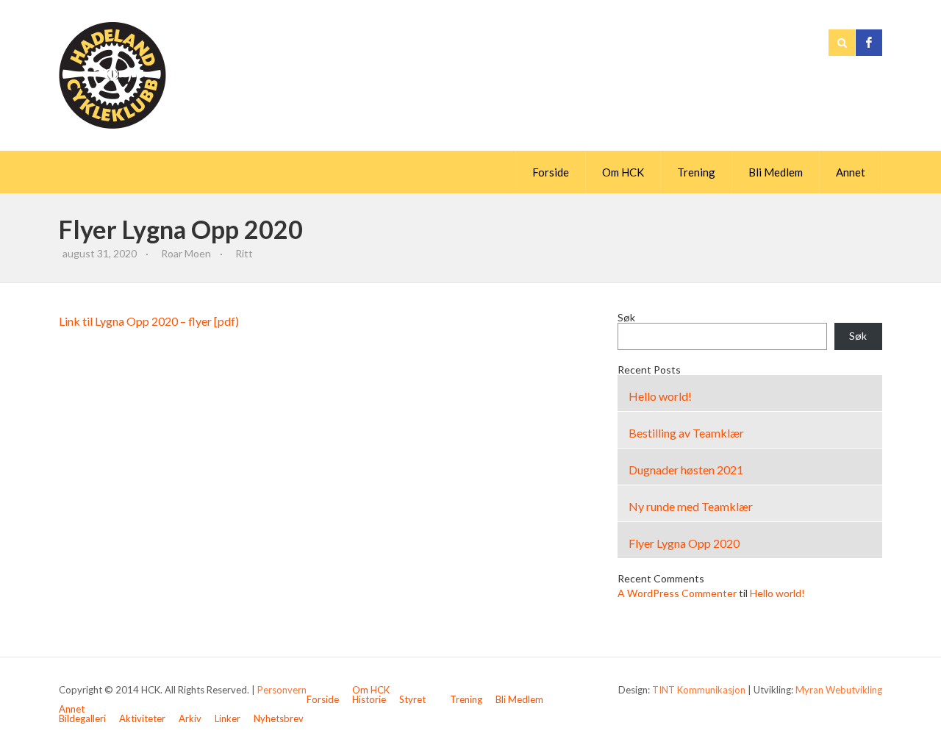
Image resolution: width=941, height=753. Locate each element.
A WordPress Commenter (677, 593)
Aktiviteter (142, 718)
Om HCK (623, 172)
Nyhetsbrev (279, 718)
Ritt (244, 253)
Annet (850, 172)
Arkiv (190, 718)
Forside (550, 172)
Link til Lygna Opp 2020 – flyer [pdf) (149, 321)
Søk (626, 317)
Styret (412, 699)
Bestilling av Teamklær (686, 433)
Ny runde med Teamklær (691, 506)
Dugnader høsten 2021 (686, 470)
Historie (369, 699)
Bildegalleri (82, 718)
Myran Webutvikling (838, 690)
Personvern (282, 690)
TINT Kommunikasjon (698, 690)
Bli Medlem (775, 172)
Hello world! (660, 396)
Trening (696, 172)
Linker (227, 718)
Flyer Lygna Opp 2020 (684, 543)
